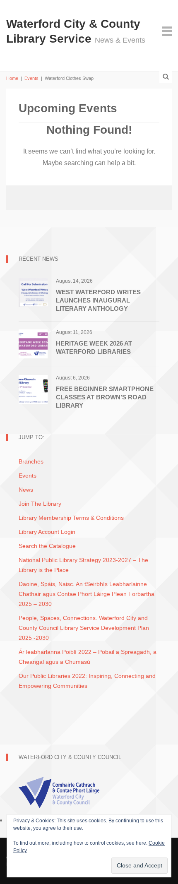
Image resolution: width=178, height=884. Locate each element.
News (26, 489)
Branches (31, 461)
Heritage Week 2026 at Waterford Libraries (94, 347)
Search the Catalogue (47, 546)
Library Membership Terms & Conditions (71, 517)
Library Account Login (47, 531)
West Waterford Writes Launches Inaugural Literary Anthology (98, 300)
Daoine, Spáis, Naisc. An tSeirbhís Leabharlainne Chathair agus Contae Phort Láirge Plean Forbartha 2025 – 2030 (86, 594)
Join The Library (40, 503)
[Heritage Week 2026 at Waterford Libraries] (33, 343)
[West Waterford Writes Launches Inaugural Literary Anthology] (33, 291)
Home (12, 78)
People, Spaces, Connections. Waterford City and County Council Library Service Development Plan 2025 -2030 (84, 628)
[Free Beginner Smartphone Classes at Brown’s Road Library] (33, 388)
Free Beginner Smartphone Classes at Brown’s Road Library (105, 397)
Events (31, 78)
